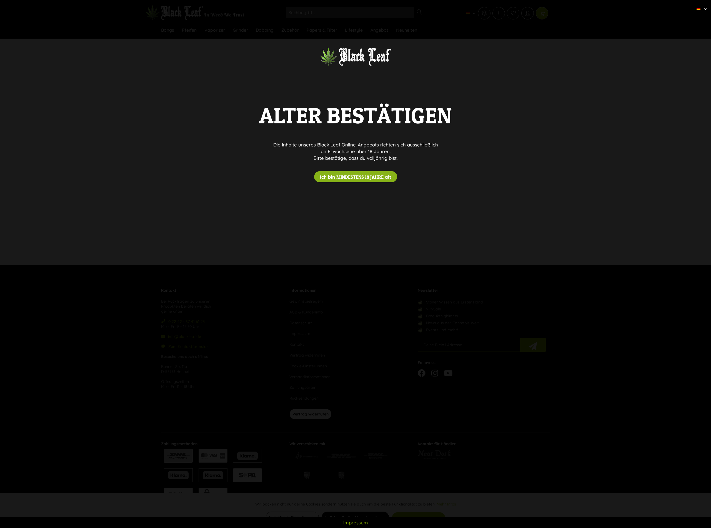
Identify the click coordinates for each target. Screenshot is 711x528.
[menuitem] (700, 4)
